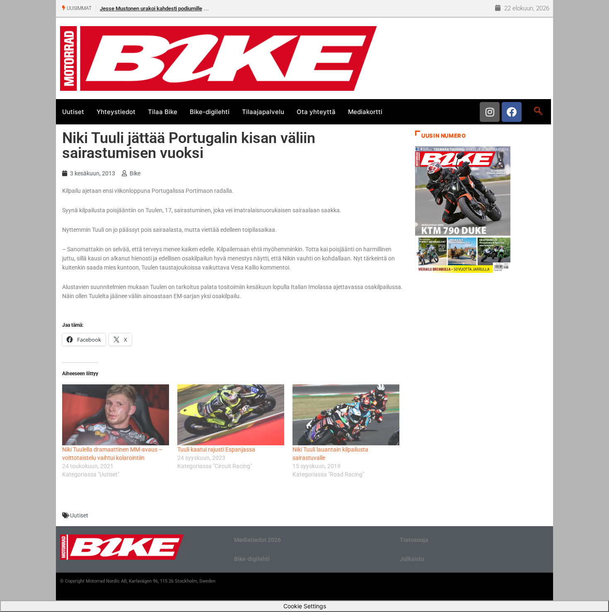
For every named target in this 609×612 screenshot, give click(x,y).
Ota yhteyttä (316, 112)
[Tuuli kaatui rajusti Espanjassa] (230, 414)
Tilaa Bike (162, 112)
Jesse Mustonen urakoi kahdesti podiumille (151, 8)
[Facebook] (512, 112)
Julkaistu (412, 559)
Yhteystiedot (116, 112)
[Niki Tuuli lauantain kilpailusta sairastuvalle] (345, 414)
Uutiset (73, 112)
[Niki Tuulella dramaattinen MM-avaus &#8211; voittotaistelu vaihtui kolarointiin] (115, 414)
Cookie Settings (304, 606)
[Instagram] (490, 112)
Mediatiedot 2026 (257, 540)
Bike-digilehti (210, 112)
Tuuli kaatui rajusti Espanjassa (216, 449)
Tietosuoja (414, 540)
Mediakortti (365, 112)
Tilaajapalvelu (263, 112)
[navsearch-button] (538, 111)
